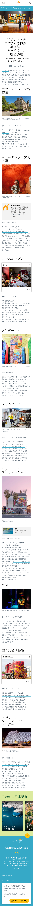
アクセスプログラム (17, 215)
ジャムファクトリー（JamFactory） (13, 446)
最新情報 (13, 322)
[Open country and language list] (30, 875)
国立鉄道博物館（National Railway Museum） (17, 695)
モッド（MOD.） (7, 621)
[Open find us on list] (30, 880)
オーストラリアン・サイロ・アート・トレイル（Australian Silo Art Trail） (16, 572)
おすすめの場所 (11, 7)
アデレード (5, 70)
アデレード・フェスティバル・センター (14, 764)
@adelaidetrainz (8, 657)
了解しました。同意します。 (19, 901)
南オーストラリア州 (8, 543)
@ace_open (6, 265)
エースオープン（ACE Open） (18, 303)
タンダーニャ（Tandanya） (11, 381)
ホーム (2, 7)
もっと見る (16, 868)
